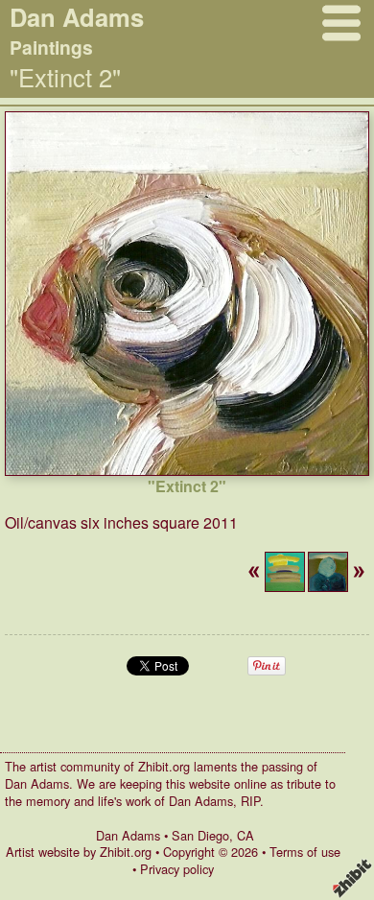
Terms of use (304, 851)
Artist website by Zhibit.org (79, 851)
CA (245, 835)
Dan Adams (128, 835)
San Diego (200, 835)
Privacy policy (177, 869)
